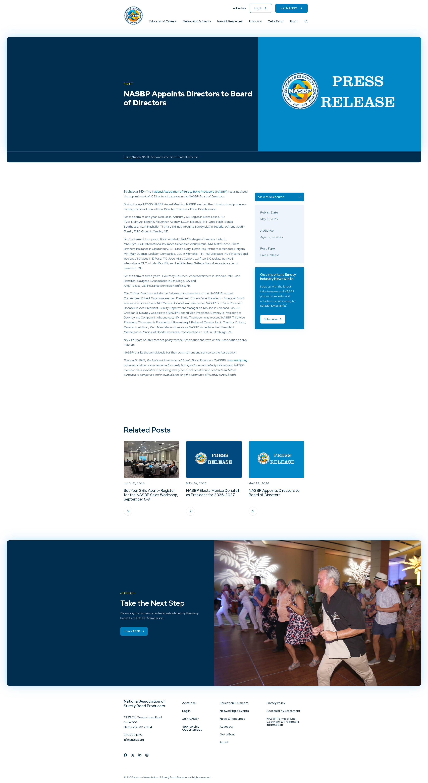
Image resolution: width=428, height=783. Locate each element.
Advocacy (255, 21)
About (293, 21)
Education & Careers (163, 21)
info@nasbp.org (134, 739)
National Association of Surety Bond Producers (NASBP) (189, 191)
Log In (258, 8)
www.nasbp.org (237, 360)
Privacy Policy (275, 703)
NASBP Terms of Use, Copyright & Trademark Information (282, 722)
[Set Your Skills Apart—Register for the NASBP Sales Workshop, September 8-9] (128, 511)
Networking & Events (197, 21)
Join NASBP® (288, 8)
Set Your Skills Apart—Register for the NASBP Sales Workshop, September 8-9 (151, 495)
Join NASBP (190, 719)
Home (127, 157)
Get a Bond (275, 21)
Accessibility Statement (283, 711)
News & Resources (229, 21)
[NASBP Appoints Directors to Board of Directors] (253, 511)
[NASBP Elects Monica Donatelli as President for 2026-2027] (190, 511)
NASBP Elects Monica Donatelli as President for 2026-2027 (213, 492)
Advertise (239, 8)
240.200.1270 (133, 735)
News (136, 157)
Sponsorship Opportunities (192, 728)
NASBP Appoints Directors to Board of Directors (274, 492)
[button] (177, 21)
